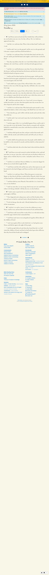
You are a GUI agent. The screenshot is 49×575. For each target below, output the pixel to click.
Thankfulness (11, 290)
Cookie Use (29, 295)
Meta (26, 284)
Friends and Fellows (31, 290)
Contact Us (29, 292)
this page (44, 0)
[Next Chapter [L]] (27, 5)
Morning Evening (30, 251)
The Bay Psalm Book (23, 23)
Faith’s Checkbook (30, 253)
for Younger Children (30, 278)
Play (23, 31)
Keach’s (27, 281)
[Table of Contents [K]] (24, 5)
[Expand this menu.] (46, 572)
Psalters (27, 244)
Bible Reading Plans (9, 272)
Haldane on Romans (9, 263)
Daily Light (28, 255)
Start (13, 31)
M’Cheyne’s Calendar (9, 275)
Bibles (5, 244)
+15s (28, 31)
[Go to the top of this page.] (44, 572)
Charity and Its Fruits (34, 261)
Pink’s (35, 16)
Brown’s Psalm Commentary (10, 260)
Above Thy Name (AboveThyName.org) (22, 0)
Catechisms (28, 276)
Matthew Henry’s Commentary (11, 255)
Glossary (29, 287)
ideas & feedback (23, 13)
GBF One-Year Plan (24, 11)
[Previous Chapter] (21, 237)
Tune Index (29, 285)
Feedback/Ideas (30, 294)
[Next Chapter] (28, 237)
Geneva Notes (7, 251)
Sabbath (10, 285)
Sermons (6, 282)
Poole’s (27, 16)
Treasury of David (8, 258)
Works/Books (28, 257)
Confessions (28, 272)
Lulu (39, 23)
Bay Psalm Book (29, 247)
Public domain (20, 300)
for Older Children (29, 279)
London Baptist (30, 273)
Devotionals (28, 250)
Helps (5, 278)
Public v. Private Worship (13, 284)
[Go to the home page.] (41, 572)
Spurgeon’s (18, 16)
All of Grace (31, 269)
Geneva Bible (7, 247)
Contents (24, 237)
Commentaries (7, 250)
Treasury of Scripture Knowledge (11, 279)
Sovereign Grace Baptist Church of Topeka (26, 301)
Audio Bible (29, 289)
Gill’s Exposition (8, 253)
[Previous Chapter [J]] (21, 5)
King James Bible (8, 246)
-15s (18, 31)
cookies (22, 8)
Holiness (29, 259)
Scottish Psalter (29, 246)
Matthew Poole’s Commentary (11, 257)
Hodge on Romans (8, 262)
